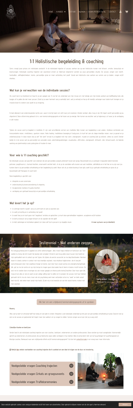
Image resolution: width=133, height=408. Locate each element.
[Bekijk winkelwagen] (126, 12)
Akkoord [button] (124, 404)
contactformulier (81, 339)
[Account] (120, 12)
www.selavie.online (111, 282)
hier (17, 349)
